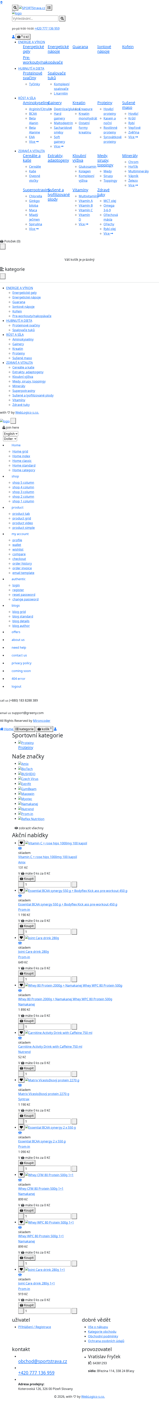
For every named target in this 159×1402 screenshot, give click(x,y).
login (16, 585)
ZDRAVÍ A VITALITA (31, 151)
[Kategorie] (49, 8)
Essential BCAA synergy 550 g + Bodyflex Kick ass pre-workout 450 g (67, 904)
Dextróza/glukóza (67, 109)
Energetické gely (33, 49)
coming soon (21, 671)
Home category (23, 470)
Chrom (133, 162)
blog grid (19, 612)
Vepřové (134, 127)
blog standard (22, 616)
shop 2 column (23, 496)
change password (25, 599)
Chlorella (35, 196)
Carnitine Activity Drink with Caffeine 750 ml (50, 1046)
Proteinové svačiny (32, 75)
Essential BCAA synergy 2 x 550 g (42, 1141)
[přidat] (21, 884)
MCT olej (110, 201)
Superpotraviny (36, 189)
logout (16, 686)
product (17, 507)
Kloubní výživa (79, 158)
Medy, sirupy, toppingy (105, 160)
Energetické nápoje (58, 49)
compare (19, 554)
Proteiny (104, 102)
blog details (20, 621)
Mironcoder (41, 721)
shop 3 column (23, 492)
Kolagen (85, 171)
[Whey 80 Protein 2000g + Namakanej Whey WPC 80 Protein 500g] (20, 990)
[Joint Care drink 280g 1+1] (20, 1274)
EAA (32, 137)
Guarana (80, 46)
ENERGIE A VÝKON (31, 42)
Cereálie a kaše (32, 158)
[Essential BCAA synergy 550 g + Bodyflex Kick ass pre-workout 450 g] (20, 895)
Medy (108, 171)
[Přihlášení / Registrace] (14, 37)
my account (20, 534)
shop (15, 476)
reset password (23, 594)
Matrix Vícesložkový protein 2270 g (43, 1094)
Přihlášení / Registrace (34, 1327)
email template (23, 573)
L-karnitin (61, 93)
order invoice (22, 568)
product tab (21, 513)
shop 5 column (23, 482)
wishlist (17, 549)
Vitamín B (86, 205)
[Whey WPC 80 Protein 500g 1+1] (20, 1227)
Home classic (22, 461)
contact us (19, 655)
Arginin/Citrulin (40, 109)
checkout (19, 559)
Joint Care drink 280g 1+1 (36, 1283)
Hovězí (133, 113)
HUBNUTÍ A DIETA (31, 68)
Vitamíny (80, 189)
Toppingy (110, 180)
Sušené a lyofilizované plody (59, 194)
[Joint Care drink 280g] (20, 942)
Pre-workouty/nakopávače (43, 60)
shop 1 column (23, 501)
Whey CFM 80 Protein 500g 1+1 (40, 1188)
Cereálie (35, 166)
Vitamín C (86, 210)
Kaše (32, 171)
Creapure (85, 109)
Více (32, 141)
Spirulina (35, 224)
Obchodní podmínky (103, 1336)
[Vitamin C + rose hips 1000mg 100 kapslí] (20, 848)
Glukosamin (87, 166)
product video (22, 523)
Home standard (23, 465)
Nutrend (24, 1052)
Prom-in (24, 909)
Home (16, 445)
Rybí (131, 123)
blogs (16, 605)
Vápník (133, 176)
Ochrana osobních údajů (106, 1341)
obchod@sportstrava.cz (42, 1361)
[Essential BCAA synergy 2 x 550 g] (20, 1132)
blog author (21, 626)
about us (18, 640)
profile (17, 540)
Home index (21, 456)
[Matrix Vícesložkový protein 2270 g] (20, 1085)
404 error (18, 678)
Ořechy (109, 224)
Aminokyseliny (36, 102)
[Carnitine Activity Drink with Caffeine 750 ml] (20, 1037)
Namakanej (26, 1004)
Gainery (55, 102)
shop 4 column (23, 487)
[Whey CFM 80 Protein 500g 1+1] (20, 1179)
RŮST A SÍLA (27, 98)
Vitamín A (86, 201)
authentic (19, 579)
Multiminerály (138, 171)
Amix (21, 862)
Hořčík (133, 166)
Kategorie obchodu (102, 1331)
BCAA (33, 113)
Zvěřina (133, 132)
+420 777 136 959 (47, 28)
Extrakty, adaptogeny (58, 158)
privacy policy (21, 663)
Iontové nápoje (104, 49)
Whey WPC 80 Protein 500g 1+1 (41, 1236)
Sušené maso (128, 105)
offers (16, 632)
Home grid (20, 451)
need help (19, 647)
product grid (21, 518)
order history (22, 563)
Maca (33, 210)
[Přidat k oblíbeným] (21, 843)
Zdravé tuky (103, 192)
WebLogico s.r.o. (27, 412)
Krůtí (132, 118)
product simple (23, 528)
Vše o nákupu (98, 1327)
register (18, 590)
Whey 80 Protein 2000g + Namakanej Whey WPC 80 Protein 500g (65, 999)
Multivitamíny (89, 196)
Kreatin (79, 102)
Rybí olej (110, 229)
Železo (133, 180)
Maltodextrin (63, 123)
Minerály (130, 155)
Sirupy (108, 176)
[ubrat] (74, 884)
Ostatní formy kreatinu (85, 127)
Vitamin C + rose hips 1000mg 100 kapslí (47, 857)
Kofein (128, 46)
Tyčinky (34, 84)
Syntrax (23, 1099)
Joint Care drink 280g (33, 951)
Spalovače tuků (57, 75)
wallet (16, 545)
